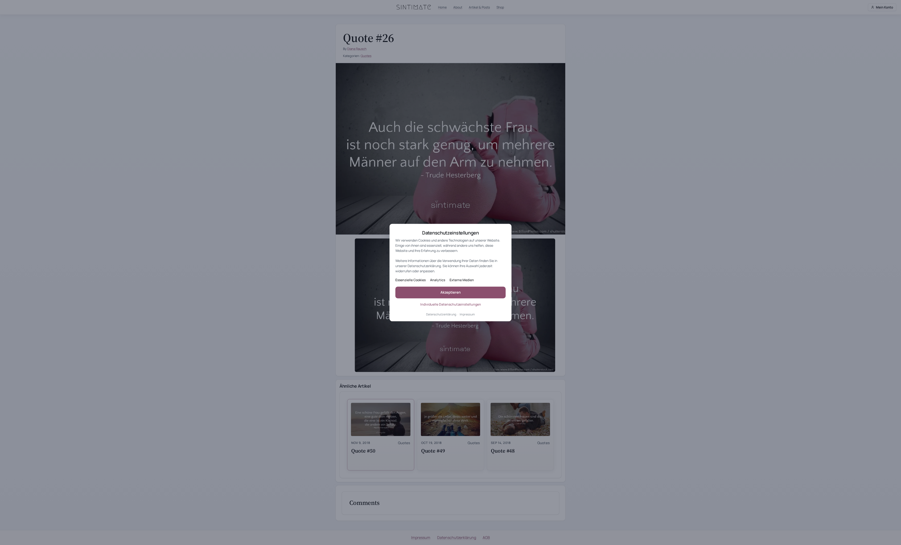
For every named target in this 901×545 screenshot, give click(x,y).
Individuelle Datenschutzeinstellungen (450, 304)
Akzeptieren (450, 292)
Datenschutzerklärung (441, 314)
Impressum (467, 314)
